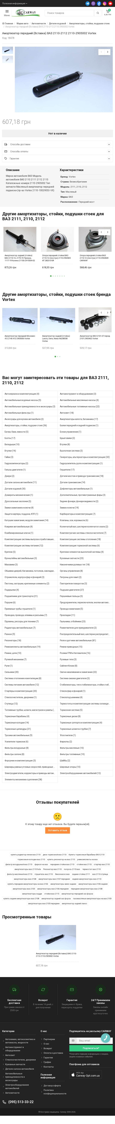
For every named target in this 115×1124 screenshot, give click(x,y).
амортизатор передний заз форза (77, 894)
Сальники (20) (12, 672)
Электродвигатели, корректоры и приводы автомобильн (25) (31, 773)
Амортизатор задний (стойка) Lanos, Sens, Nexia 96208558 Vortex (56, 338)
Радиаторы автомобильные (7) (20, 628)
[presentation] (101, 52)
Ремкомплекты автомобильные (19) (22, 647)
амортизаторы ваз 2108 (25, 879)
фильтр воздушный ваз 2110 (19, 864)
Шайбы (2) (65, 760)
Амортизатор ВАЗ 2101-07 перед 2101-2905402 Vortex (95, 337)
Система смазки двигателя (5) (75, 678)
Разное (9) (10, 634)
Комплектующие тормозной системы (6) (80, 545)
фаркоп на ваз (41, 864)
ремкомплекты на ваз (87, 859)
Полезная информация (13, 3)
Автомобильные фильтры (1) (19, 413)
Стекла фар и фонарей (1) (72, 691)
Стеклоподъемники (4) (71, 697)
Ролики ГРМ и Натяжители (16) (75, 653)
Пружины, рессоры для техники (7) (22, 621)
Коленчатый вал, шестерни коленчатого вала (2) (84, 526)
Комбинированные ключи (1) (19, 533)
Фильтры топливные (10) (72, 754)
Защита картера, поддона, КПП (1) (21, 514)
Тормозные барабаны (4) (17, 716)
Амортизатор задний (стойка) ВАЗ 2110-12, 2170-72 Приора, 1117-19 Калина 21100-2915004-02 (20, 258)
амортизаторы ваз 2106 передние (53, 889)
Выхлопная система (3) (71, 451)
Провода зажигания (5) (71, 609)
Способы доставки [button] (20, 144)
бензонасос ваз (62, 874)
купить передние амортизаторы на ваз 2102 (28, 884)
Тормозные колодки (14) (17, 722)
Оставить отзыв (57, 830)
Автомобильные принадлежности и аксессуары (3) (30, 406)
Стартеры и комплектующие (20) (21, 691)
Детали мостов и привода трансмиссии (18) (81, 476)
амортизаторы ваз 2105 (24, 889)
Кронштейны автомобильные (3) (21, 558)
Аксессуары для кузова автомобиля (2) (24, 419)
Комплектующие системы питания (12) (24, 545)
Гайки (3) (9, 457)
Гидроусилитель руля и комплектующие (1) (81, 463)
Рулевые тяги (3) (68, 659)
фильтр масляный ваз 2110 (19, 874)
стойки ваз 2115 (51, 894)
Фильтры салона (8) (14, 754)
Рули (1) (9, 666)
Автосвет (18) (67, 413)
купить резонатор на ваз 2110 (61, 859)
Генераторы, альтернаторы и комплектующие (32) (85, 457)
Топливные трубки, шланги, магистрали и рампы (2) (30, 710)
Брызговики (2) (67, 438)
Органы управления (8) (71, 571)
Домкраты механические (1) (19, 495)
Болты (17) (10, 438)
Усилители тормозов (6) (16, 741)
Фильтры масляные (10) (72, 748)
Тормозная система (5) (71, 710)
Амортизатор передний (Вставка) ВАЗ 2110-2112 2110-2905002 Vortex (56, 954)
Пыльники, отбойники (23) (73, 621)
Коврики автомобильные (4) (19, 526)
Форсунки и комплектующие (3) (20, 760)
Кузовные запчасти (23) (72, 558)
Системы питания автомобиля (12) (22, 684)
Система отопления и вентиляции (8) (23, 678)
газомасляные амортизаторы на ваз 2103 (92, 898)
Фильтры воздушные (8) (17, 748)
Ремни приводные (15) (71, 647)
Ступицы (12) (11, 703)
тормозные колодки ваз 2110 (31, 859)
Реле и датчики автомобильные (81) (78, 640)
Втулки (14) (10, 451)
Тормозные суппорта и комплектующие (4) (81, 722)
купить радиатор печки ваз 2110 (25, 854)
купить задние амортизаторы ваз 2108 (21, 898)
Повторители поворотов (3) (73, 583)
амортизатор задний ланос (74, 903)
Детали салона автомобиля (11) (21, 482)
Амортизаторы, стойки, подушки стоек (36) (26, 425)
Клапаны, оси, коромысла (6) (74, 520)
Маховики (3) (11, 564)
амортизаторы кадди (32, 894)
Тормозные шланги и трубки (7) (75, 729)
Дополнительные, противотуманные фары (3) (82, 495)
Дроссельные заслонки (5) (18, 501)
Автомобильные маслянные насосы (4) (79, 400)
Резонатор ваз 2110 (52, 869)
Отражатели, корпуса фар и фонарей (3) (24, 577)
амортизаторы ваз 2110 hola (28, 869)
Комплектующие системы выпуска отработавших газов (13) (31, 539)
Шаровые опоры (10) (70, 767)
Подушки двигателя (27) (72, 590)
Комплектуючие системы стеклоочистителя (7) (83, 533)
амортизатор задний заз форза (56, 898)
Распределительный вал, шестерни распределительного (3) (86, 634)
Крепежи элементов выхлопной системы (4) (82, 552)
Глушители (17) (67, 470)
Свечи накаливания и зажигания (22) (78, 672)
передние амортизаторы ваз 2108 (86, 889)
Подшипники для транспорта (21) (21, 596)
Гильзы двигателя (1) (15, 470)
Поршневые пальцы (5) (71, 596)
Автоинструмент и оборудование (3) (78, 394)
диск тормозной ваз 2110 (54, 854)
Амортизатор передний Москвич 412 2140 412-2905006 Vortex (20, 337)
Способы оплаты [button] (19, 151)
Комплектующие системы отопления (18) (80, 539)
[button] (51, 276)
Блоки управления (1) (70, 432)
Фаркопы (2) (66, 741)
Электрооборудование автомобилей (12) (80, 773)
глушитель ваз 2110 (44, 874)
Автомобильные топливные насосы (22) (80, 406)
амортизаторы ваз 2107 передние (54, 879)
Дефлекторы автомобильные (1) (76, 488)
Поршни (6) (10, 602)
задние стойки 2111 (81, 874)
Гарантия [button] (14, 158)
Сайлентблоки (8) (68, 666)
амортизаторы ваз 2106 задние (93, 884)
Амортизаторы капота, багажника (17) (79, 419)
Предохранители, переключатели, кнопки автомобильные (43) (86, 602)
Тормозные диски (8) (70, 716)
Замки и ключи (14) (69, 507)
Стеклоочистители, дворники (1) (21, 697)
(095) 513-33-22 (20, 1102)
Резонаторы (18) (13, 640)
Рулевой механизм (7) (16, 659)
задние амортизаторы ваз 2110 (86, 879)
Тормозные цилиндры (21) (18, 729)
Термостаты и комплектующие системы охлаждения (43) (86, 703)
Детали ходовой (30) (15, 488)
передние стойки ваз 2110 (62, 864)
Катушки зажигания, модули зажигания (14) (26, 520)
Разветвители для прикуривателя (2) (78, 628)
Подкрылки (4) (12, 590)
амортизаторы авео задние (63, 884)
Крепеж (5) (10, 552)
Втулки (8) (65, 444)
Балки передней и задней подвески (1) (79, 425)
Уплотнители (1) (68, 735)
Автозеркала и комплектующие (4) (22, 394)
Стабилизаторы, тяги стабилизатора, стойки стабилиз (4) (86, 684)
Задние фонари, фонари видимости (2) (79, 501)
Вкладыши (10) (12, 444)
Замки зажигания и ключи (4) (19, 507)
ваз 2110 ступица (100, 874)
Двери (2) (9, 476)
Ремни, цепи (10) (13, 653)
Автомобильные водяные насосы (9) (23, 400)
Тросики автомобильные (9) (18, 735)
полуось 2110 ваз (72, 869)
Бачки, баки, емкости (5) (16, 432)
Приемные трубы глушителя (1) (20, 609)
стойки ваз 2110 (84, 864)
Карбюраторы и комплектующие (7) (77, 514)
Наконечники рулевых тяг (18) (75, 564)
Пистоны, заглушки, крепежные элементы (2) (27, 583)
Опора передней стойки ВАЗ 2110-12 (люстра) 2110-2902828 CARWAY (94, 258)
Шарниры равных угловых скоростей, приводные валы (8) (31, 767)
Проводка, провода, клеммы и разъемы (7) (26, 615)
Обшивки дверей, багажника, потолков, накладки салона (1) (31, 571)
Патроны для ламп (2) (70, 577)
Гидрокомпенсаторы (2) (16, 463)
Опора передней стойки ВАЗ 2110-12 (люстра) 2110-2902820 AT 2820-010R (56, 258)
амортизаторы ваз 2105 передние (43, 903)
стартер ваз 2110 (102, 864)
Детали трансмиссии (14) (72, 482)
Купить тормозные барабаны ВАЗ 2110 (86, 854)
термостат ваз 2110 (91, 869)
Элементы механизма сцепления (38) (23, 779)
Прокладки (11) (67, 615)
